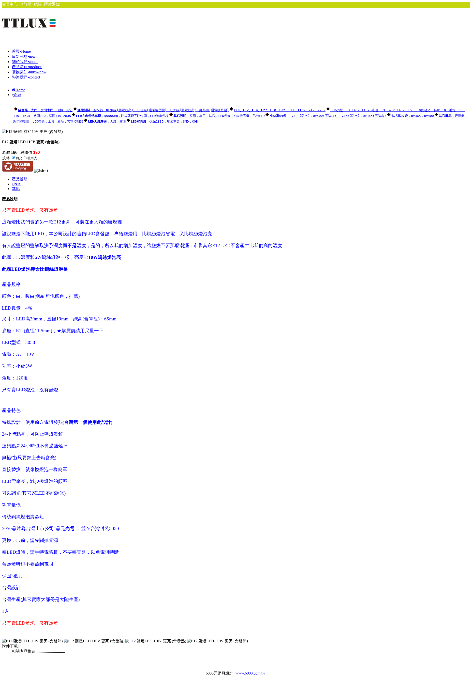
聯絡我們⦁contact (26, 77)
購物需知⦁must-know (29, 72)
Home (20, 90)
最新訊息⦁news (24, 56)
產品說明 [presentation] (20, 179)
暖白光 (32, 158)
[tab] (241, 179)
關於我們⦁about (25, 62)
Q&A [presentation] (16, 184)
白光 (19, 158)
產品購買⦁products (27, 67)
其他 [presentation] (16, 189)
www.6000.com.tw (250, 673)
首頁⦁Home (21, 51)
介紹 (17, 95)
